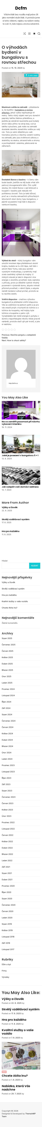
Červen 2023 (7, 803)
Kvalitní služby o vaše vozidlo (15, 601)
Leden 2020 (7, 917)
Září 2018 (6, 943)
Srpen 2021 (7, 873)
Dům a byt (6, 964)
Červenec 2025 (8, 644)
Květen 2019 (7, 930)
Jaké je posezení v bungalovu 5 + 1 (20, 455)
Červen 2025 (7, 651)
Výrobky (5, 977)
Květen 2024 (7, 733)
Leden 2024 (7, 759)
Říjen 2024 (6, 702)
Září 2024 (6, 708)
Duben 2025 (7, 664)
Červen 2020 (7, 911)
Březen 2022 (7, 854)
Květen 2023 (7, 810)
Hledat (5, 561)
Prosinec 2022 (8, 822)
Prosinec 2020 (8, 886)
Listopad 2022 (8, 829)
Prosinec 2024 (8, 689)
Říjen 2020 (6, 892)
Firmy (4, 971)
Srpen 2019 (7, 924)
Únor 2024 (6, 752)
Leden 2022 (7, 860)
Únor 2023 (6, 816)
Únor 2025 (6, 676)
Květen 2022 (7, 841)
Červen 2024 (7, 727)
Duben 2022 (7, 848)
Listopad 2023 (8, 771)
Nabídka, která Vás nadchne (16, 1088)
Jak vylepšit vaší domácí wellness (20, 486)
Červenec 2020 (8, 905)
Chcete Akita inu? (9, 608)
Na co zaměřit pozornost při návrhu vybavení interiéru (21, 423)
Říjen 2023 (6, 778)
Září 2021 (6, 867)
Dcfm (21, 8)
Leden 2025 (7, 683)
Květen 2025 (7, 657)
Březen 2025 (7, 670)
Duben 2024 (7, 740)
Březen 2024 (7, 746)
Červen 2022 (7, 835)
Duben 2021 (7, 879)
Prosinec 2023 (8, 765)
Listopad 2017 (8, 949)
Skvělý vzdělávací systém (16, 519)
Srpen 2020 (7, 898)
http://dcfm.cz (13, 383)
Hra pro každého (10, 531)
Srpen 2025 (7, 638)
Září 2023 (6, 784)
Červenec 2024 (8, 721)
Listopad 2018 (8, 937)
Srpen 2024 (7, 714)
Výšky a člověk (10, 507)
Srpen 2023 (7, 791)
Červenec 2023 (8, 797)
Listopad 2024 (8, 695)
